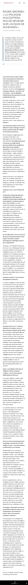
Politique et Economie (15, 30)
